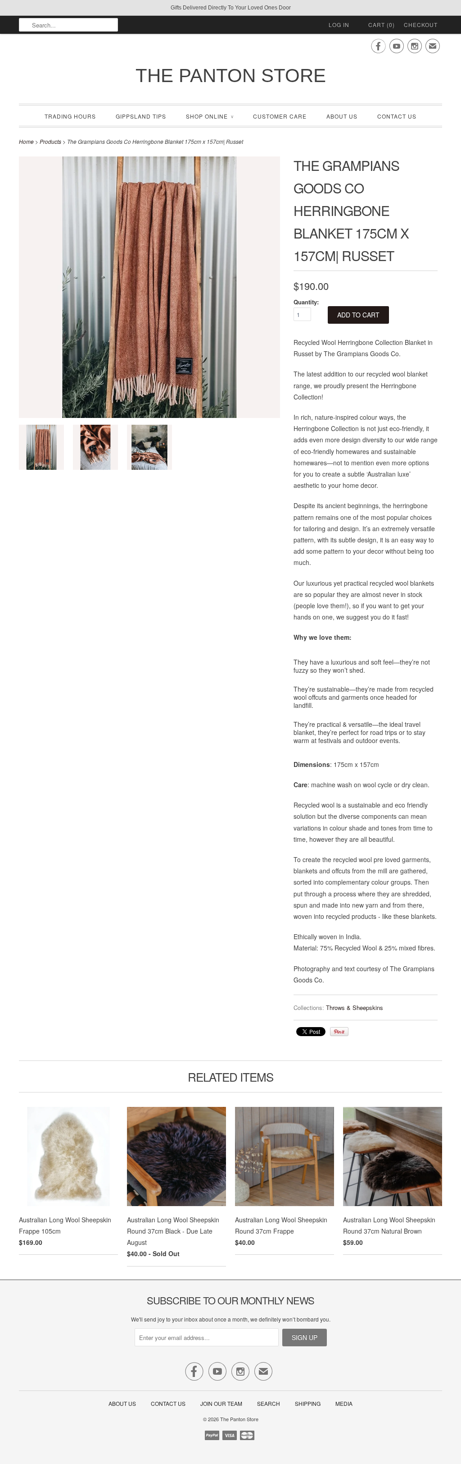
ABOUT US (341, 116)
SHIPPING (308, 1403)
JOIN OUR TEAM (222, 1403)
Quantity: (306, 302)
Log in (339, 24)
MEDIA (344, 1403)
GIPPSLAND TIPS (141, 116)
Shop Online (209, 116)
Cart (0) (381, 24)
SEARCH (268, 1403)
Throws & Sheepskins (354, 1007)
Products (50, 141)
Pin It (339, 1031)
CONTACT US (396, 116)
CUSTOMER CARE (280, 116)
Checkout (421, 24)
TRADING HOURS (70, 116)
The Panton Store (231, 75)
